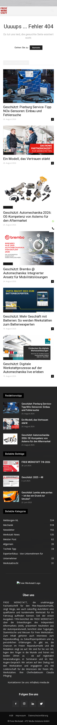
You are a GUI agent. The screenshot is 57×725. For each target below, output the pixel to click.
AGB (11, 715)
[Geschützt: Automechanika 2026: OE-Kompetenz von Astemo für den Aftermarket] (28, 189)
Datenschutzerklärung (38, 715)
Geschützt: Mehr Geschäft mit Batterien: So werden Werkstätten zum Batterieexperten (27, 320)
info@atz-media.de (39, 682)
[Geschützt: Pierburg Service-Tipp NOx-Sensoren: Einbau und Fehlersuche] (28, 86)
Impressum (21, 715)
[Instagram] (24, 704)
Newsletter (8, 153)
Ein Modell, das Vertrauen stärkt (26, 159)
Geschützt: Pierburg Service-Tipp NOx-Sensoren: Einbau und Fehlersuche (27, 111)
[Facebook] (16, 704)
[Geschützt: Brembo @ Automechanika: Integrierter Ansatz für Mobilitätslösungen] (28, 248)
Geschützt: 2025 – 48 (32, 477)
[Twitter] (41, 704)
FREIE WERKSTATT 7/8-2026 (36, 462)
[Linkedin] (33, 704)
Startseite (36, 48)
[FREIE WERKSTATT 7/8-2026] (11, 466)
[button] (52, 10)
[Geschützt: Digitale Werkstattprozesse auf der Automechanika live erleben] (28, 347)
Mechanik (8, 102)
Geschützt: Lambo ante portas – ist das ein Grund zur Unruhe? (37, 495)
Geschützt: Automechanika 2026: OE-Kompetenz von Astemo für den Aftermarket (27, 216)
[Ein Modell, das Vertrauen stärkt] (28, 140)
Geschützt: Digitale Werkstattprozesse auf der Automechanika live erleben (23, 368)
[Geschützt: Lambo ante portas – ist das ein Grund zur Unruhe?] (11, 496)
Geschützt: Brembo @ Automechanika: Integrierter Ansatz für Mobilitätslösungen (25, 273)
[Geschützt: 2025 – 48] (11, 481)
